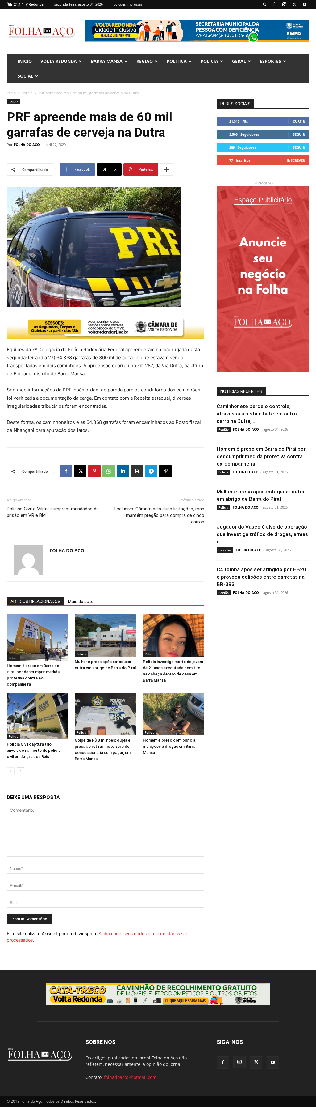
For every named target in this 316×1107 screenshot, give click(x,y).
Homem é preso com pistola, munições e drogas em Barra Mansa (169, 746)
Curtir (299, 121)
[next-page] (20, 771)
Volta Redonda (58, 61)
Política (177, 61)
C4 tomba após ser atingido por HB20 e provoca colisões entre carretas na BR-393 (261, 576)
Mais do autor (81, 601)
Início (11, 93)
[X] (294, 4)
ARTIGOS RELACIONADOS (35, 601)
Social (25, 76)
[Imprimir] (137, 471)
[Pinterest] (94, 471)
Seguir (299, 134)
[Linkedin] (123, 471)
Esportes (270, 61)
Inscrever (296, 160)
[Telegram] (151, 471)
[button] (264, 4)
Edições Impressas (128, 4)
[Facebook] (274, 4)
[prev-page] (11, 771)
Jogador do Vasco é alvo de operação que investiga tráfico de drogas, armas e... (262, 534)
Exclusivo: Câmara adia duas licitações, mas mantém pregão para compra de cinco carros (159, 515)
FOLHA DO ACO (27, 144)
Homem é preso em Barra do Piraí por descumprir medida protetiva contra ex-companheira (261, 456)
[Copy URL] (165, 471)
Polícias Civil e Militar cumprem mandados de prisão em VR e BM (53, 512)
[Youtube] (304, 4)
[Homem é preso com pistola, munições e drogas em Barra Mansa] (173, 714)
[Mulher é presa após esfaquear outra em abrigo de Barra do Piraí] (105, 635)
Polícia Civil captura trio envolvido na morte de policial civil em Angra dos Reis (34, 750)
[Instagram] (284, 4)
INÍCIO (25, 61)
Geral (239, 61)
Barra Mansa (107, 61)
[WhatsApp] (108, 471)
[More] (166, 169)
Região (144, 61)
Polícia (209, 61)
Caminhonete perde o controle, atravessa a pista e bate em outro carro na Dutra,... (257, 413)
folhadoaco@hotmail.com (130, 1077)
